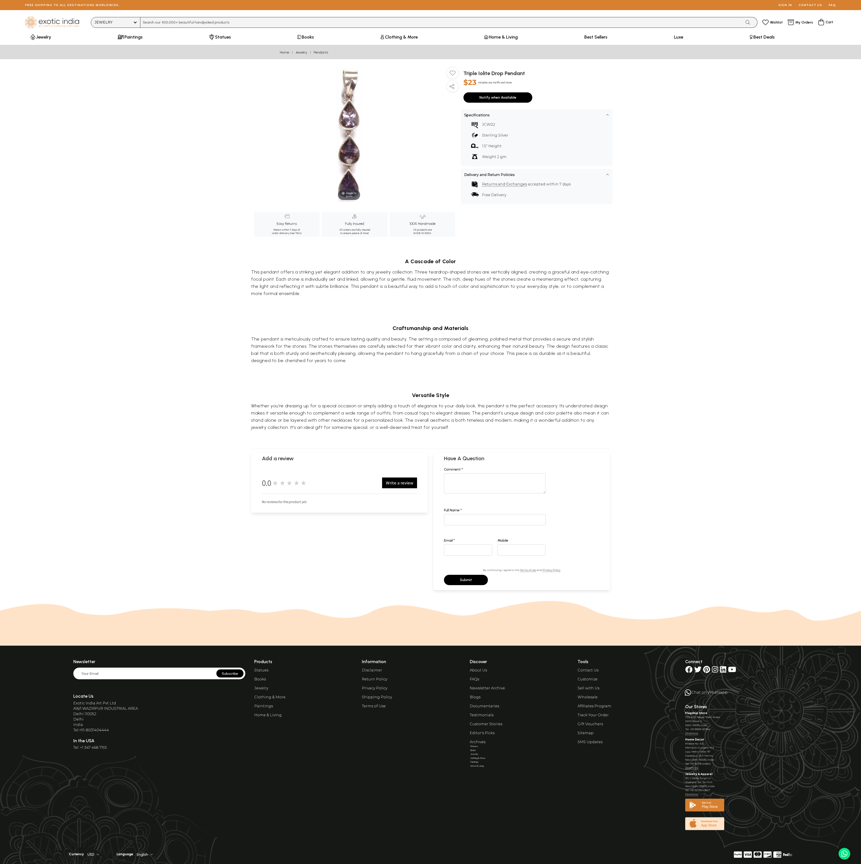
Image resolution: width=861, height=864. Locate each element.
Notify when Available (497, 97)
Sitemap (586, 733)
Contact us (810, 5)
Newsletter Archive (487, 688)
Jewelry (301, 52)
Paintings (263, 706)
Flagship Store (696, 713)
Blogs (475, 697)
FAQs (474, 679)
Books (260, 679)
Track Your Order (593, 715)
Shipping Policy (377, 697)
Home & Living (268, 715)
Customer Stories (486, 724)
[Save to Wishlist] (452, 74)
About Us (478, 670)
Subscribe (230, 673)
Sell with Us (588, 688)
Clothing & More (269, 697)
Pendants (321, 52)
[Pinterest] (706, 671)
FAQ (832, 5)
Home (284, 52)
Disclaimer (372, 670)
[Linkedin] (723, 671)
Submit (466, 580)
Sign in (785, 5)
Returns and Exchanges (504, 184)
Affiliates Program (594, 706)
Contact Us (588, 670)
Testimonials (482, 715)
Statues (261, 670)
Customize (588, 679)
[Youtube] (732, 671)
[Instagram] (715, 671)
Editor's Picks (482, 733)
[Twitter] (697, 671)
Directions (691, 733)
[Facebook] (688, 671)
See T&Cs (296, 233)
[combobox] (441, 22)
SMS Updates (590, 742)
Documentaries (484, 706)
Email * (449, 540)
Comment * (453, 469)
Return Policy (374, 679)
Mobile (503, 540)
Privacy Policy (551, 570)
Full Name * (453, 510)
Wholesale (588, 697)
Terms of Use (528, 570)
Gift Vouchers (590, 724)
